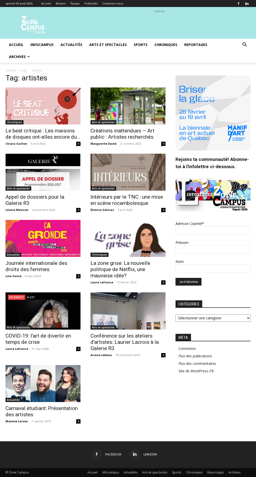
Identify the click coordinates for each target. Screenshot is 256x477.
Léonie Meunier (17, 210)
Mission (61, 3)
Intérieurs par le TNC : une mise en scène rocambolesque (126, 200)
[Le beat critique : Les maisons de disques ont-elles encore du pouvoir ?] (43, 105)
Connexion (187, 348)
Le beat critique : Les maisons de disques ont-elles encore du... (43, 134)
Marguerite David (103, 143)
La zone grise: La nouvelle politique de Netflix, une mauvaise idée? (120, 269)
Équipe (75, 3)
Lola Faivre (14, 276)
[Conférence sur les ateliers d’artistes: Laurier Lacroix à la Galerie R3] (128, 310)
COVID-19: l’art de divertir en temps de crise (38, 339)
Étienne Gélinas (102, 210)
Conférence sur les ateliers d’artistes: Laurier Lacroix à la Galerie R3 (124, 342)
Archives (17, 56)
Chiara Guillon (16, 143)
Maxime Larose (17, 421)
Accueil (46, 3)
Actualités (71, 44)
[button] (244, 45)
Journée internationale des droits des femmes (36, 266)
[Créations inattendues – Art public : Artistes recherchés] (128, 105)
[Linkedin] (246, 3)
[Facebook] (238, 3)
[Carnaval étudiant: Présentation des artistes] (43, 383)
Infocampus (42, 44)
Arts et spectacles (108, 44)
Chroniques (165, 44)
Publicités (91, 3)
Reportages (195, 44)
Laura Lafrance (101, 282)
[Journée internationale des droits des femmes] (43, 238)
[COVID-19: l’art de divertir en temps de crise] (43, 310)
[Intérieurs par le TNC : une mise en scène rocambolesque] (128, 172)
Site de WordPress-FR (196, 371)
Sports (141, 44)
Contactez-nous (112, 3)
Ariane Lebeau (101, 355)
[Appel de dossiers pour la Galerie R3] (43, 172)
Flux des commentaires (197, 363)
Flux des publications (195, 356)
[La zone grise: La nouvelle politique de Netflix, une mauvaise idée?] (128, 238)
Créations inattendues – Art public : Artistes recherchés (122, 134)
